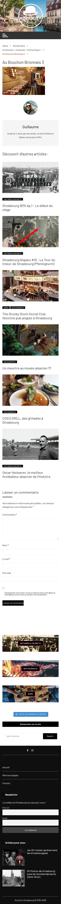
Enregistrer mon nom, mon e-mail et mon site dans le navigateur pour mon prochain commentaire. (30, 594)
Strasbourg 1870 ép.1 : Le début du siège (27, 208)
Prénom (5, 808)
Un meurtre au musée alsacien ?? (26, 368)
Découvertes (10, 362)
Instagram (32, 750)
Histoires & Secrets (13, 199)
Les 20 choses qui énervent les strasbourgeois (42, 852)
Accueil (6, 767)
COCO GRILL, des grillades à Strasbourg (22, 420)
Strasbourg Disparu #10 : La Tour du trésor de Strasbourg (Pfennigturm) (28, 262)
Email (4, 818)
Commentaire (9, 514)
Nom (5, 545)
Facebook (28, 750)
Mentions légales (10, 775)
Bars (6, 308)
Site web (6, 573)
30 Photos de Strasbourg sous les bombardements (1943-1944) (41, 874)
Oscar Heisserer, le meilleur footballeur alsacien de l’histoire (26, 474)
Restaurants (18, 308)
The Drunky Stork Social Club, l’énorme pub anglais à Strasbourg (27, 316)
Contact (6, 783)
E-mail (6, 559)
